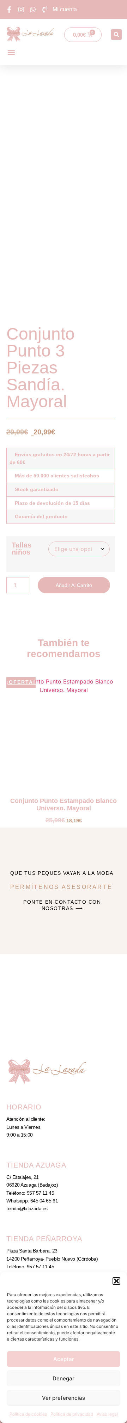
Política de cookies (28, 1414)
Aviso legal (107, 1414)
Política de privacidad (71, 1414)
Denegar (63, 1378)
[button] (116, 1281)
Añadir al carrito (74, 585)
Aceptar (63, 1359)
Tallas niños (21, 549)
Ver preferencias (63, 1397)
